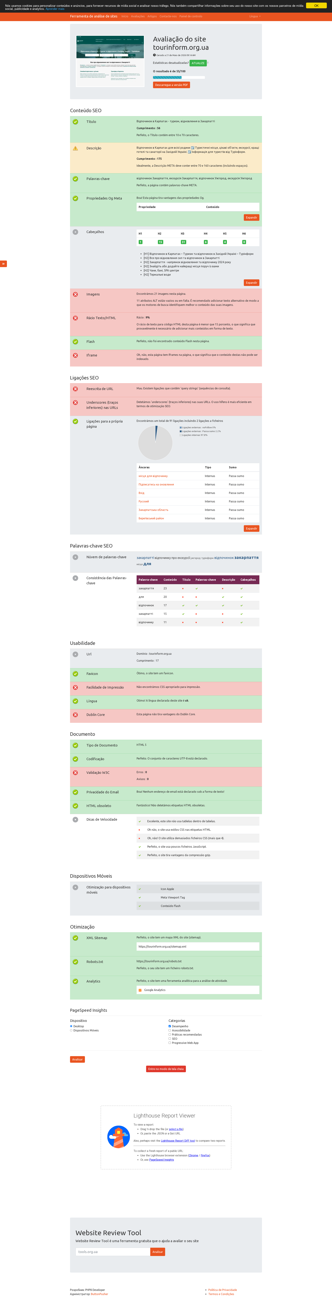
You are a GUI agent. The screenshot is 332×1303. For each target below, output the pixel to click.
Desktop (78, 1026)
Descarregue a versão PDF (171, 84)
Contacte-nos (168, 16)
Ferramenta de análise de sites (93, 16)
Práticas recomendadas (187, 1034)
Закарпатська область (153, 509)
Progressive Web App (185, 1042)
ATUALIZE (198, 63)
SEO (174, 1038)
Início (125, 16)
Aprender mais (55, 8)
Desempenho (180, 1026)
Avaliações (138, 16)
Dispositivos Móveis (86, 1030)
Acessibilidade (181, 1030)
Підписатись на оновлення (156, 484)
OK (316, 5)
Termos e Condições (221, 1294)
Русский (144, 501)
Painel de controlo (190, 16)
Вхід (141, 492)
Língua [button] (254, 16)
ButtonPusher (99, 1294)
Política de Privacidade (222, 1289)
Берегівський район (151, 518)
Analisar (77, 1059)
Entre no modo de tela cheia (166, 1068)
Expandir (251, 217)
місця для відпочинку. (153, 475)
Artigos (152, 16)
